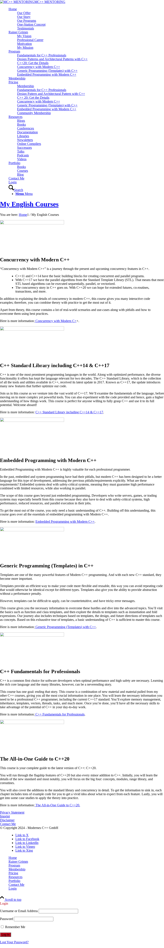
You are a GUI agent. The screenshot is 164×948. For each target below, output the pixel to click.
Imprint (5, 816)
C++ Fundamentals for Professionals (60, 714)
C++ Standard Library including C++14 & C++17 (69, 412)
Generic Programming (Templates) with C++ (65, 627)
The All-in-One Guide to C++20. (57, 805)
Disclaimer (7, 820)
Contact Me (8, 824)
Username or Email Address (19, 911)
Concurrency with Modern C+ (55, 321)
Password (6, 919)
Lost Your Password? (14, 942)
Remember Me (14, 927)
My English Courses (29, 204)
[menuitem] (86, 18)
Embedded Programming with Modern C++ (65, 521)
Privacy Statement (12, 812)
